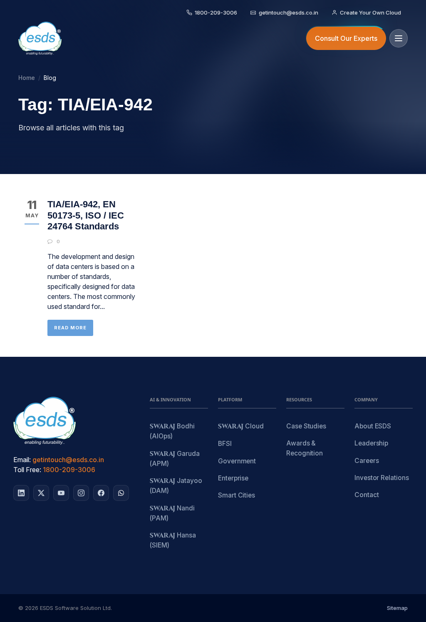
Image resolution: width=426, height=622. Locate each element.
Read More (70, 328)
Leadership (371, 443)
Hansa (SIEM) (173, 540)
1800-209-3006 (69, 469)
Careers (366, 461)
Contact (366, 495)
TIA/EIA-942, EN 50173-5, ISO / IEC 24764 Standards (85, 215)
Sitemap (397, 608)
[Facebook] (101, 493)
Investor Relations (381, 478)
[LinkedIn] (21, 493)
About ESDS (372, 426)
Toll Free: (27, 469)
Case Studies (306, 426)
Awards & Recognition (304, 448)
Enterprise (233, 478)
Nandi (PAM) (172, 513)
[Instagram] (81, 493)
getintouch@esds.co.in (68, 459)
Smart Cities (236, 495)
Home (26, 77)
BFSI (225, 444)
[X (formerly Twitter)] (41, 493)
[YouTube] (61, 493)
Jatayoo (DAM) (176, 486)
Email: (22, 459)
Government (237, 461)
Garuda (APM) (175, 459)
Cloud (241, 426)
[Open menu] (398, 38)
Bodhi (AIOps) (172, 431)
